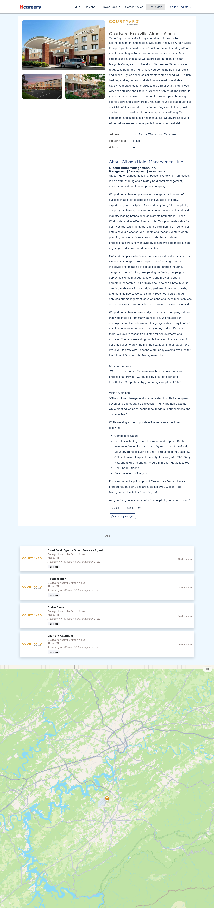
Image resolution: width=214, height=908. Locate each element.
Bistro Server (57, 607)
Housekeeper (57, 579)
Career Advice (134, 7)
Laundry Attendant (60, 636)
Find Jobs (89, 7)
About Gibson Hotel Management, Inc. (146, 161)
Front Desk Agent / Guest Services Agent (75, 550)
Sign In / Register (178, 7)
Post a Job (155, 7)
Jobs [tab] (107, 535)
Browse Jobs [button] (109, 7)
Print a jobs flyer (124, 516)
